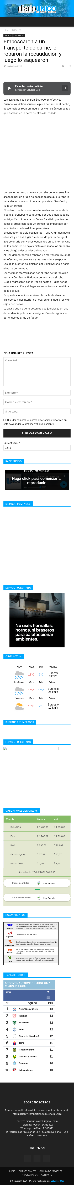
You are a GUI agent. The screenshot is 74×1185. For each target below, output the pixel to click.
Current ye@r (11, 442)
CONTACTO (46, 1174)
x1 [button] (64, 88)
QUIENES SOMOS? (27, 1171)
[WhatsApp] (30, 73)
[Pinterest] (22, 73)
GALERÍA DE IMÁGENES (50, 1171)
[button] (5, 22)
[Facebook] (6, 73)
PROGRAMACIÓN (30, 1174)
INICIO (12, 1171)
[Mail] (37, 1158)
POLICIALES (19, 35)
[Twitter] (14, 73)
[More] (38, 73)
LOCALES (16, 30)
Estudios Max (57, 1180)
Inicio (5, 30)
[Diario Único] (37, 8)
